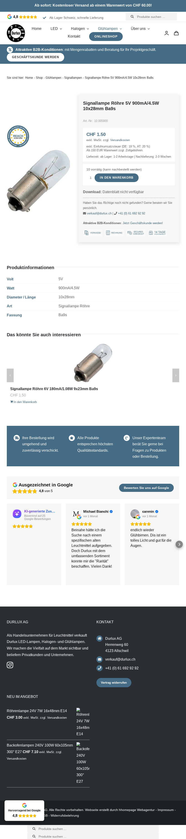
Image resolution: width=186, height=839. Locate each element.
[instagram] (10, 665)
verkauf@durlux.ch (99, 213)
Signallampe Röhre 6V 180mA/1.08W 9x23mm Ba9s (54, 389)
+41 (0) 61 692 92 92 (131, 213)
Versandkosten (120, 140)
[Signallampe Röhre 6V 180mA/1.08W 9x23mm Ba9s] (93, 363)
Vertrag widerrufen (114, 682)
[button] (6, 544)
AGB (44, 815)
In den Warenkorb (116, 177)
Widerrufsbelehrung (65, 815)
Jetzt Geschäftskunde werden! (143, 223)
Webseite (91, 810)
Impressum (166, 810)
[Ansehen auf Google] (76, 513)
